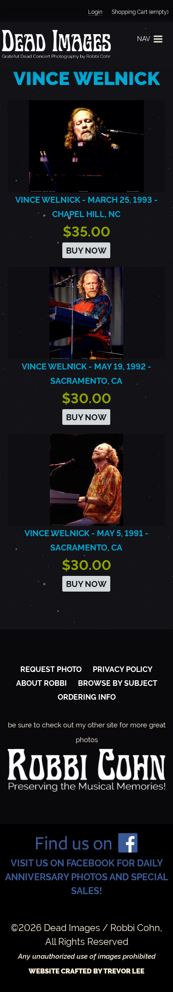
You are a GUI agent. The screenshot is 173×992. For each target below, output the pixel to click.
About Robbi (41, 683)
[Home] (55, 44)
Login (95, 12)
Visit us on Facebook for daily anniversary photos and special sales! (86, 877)
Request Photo (51, 669)
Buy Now (86, 250)
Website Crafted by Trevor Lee (86, 971)
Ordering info (87, 697)
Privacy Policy (123, 669)
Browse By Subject (117, 683)
